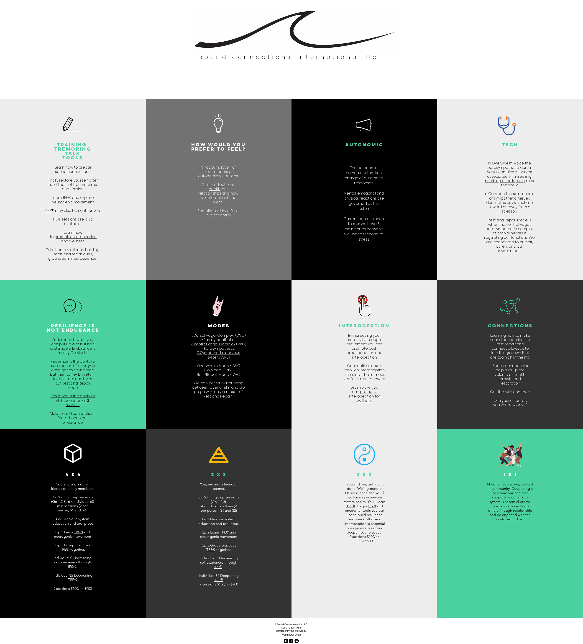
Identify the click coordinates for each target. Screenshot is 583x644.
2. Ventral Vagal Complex (213, 344)
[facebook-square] (291, 641)
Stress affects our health (218, 187)
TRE (65, 197)
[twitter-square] (286, 641)
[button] (72, 403)
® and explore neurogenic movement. (73, 200)
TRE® (78, 532)
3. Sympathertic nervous (218, 352)
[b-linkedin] (296, 641)
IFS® (372, 506)
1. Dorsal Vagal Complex (212, 335)
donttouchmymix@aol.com (291, 630)
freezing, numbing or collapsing (508, 178)
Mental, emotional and (364, 193)
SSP (48, 210)
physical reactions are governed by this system (364, 203)
